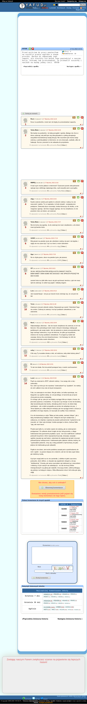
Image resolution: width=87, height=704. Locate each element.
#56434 (48, 601)
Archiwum (61, 8)
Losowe (52, 8)
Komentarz (51, 545)
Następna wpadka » (74, 66)
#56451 (74, 600)
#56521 (48, 594)
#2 (48, 191)
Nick (39, 567)
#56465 (65, 600)
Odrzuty (45, 8)
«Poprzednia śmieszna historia (35, 619)
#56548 (61, 596)
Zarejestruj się (72, 1)
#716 (70, 609)
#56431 (54, 603)
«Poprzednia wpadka (31, 66)
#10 (48, 342)
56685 (64, 529)
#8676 (47, 609)
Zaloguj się (82, 1)
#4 (48, 230)
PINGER (45, 699)
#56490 (54, 597)
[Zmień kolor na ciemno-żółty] (54, 5)
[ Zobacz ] (64, 145)
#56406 (57, 601)
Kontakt (76, 8)
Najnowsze (80, 10)
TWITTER (37, 699)
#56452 (47, 603)
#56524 (74, 594)
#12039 (49, 607)
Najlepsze (37, 8)
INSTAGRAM (28, 699)
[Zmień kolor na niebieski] (52, 5)
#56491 (57, 594)
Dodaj (69, 8)
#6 (48, 260)
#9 (48, 356)
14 (70, 53)
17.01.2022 (74, 49)
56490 (64, 509)
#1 (48, 145)
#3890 (60, 607)
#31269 (63, 609)
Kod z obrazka (51, 573)
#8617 (55, 609)
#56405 (61, 603)
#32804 (77, 609)
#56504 (67, 596)
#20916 (69, 607)
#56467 (47, 597)
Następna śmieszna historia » (70, 619)
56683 (64, 515)
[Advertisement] (9, 352)
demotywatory (33, 701)
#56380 (67, 603)
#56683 (65, 594)
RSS (84, 8)
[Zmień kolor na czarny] (56, 5)
